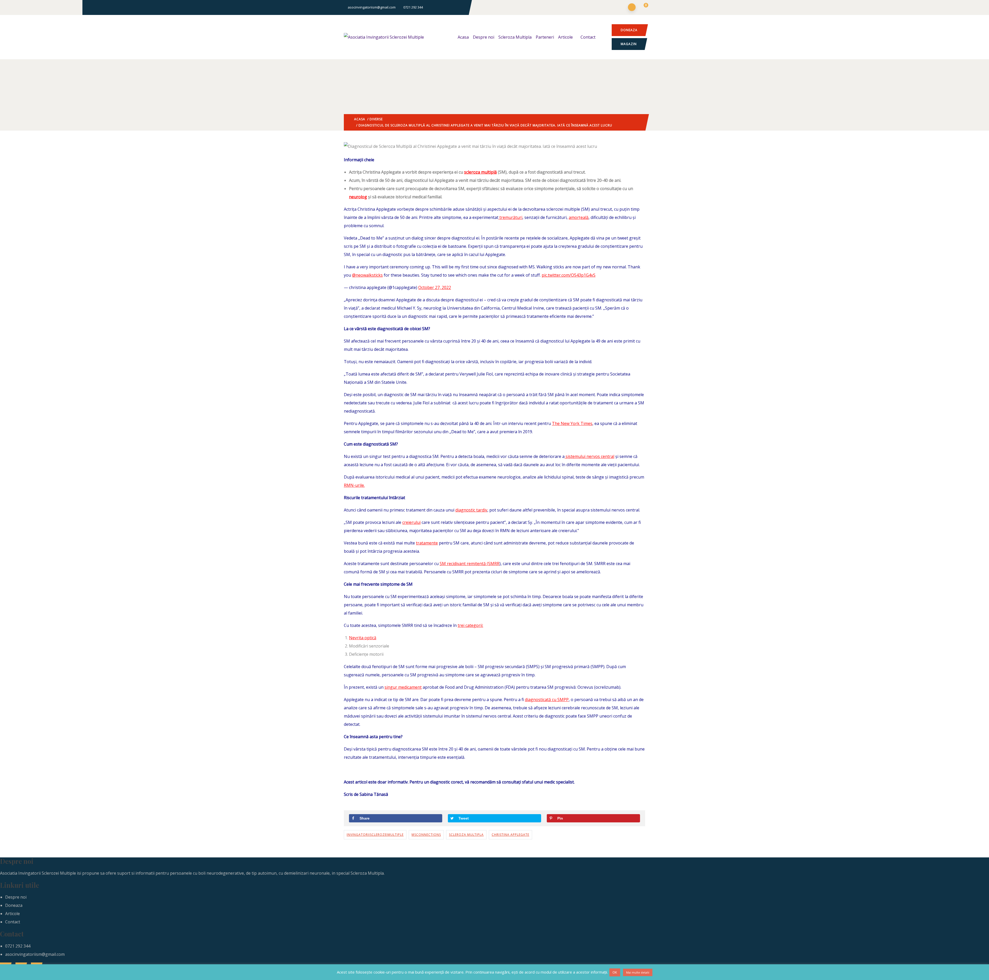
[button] (642, 7)
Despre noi (483, 37)
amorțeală (579, 217)
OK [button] (614, 972)
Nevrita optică (362, 638)
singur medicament (403, 687)
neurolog (358, 197)
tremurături (510, 217)
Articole (565, 37)
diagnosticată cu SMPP (547, 699)
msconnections (426, 834)
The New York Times (572, 423)
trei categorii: (470, 625)
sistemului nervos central (589, 456)
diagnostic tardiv (471, 510)
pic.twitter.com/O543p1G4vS (568, 275)
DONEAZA (629, 30)
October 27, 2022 (434, 287)
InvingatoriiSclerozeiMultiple (375, 834)
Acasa (463, 37)
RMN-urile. (354, 485)
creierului (411, 522)
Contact (588, 37)
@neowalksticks (367, 275)
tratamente (427, 543)
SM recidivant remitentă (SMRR (469, 563)
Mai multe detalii (637, 972)
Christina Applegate (510, 834)
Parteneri (545, 37)
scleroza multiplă (480, 172)
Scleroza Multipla (515, 37)
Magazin (629, 44)
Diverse (376, 119)
